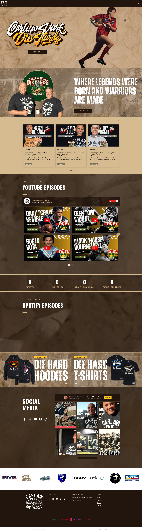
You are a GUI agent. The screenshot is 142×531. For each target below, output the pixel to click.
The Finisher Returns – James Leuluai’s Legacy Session (70, 154)
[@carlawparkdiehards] (65, 397)
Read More (29, 164)
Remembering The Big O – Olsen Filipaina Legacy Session (36, 154)
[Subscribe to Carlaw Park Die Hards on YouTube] (113, 201)
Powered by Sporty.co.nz (39, 529)
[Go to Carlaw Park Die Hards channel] (27, 201)
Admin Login (104, 529)
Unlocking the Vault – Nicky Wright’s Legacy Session (102, 154)
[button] (118, 234)
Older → (71, 170)
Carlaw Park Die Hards (40, 200)
